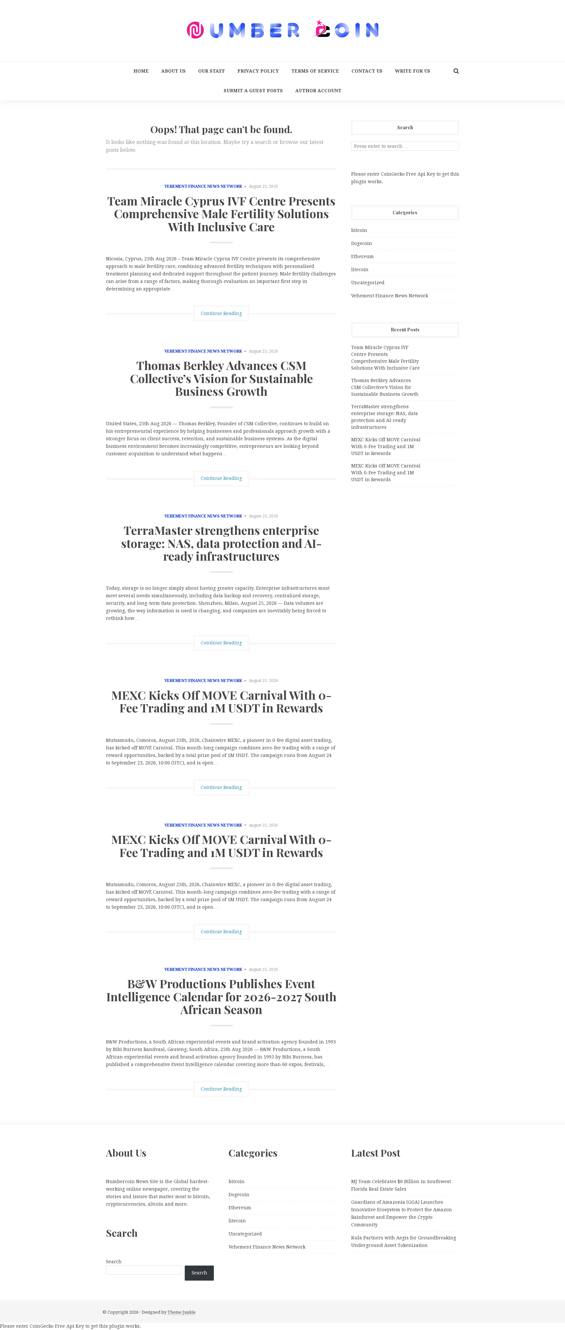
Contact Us (367, 71)
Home (141, 71)
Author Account (318, 90)
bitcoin (359, 230)
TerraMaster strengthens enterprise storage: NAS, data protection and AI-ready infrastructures (221, 543)
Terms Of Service (315, 71)
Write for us (412, 71)
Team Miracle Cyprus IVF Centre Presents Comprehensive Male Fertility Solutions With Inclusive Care (221, 213)
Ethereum (362, 256)
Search (114, 1261)
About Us (173, 71)
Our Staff (211, 71)
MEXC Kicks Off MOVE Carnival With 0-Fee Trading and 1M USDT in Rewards (221, 701)
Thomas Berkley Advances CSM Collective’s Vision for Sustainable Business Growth (221, 378)
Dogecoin (361, 243)
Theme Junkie (181, 1312)
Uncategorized (368, 282)
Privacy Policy (258, 71)
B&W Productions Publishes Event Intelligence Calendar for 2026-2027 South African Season (221, 996)
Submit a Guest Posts (253, 90)
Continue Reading (221, 313)
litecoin (359, 269)
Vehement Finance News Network (203, 186)
